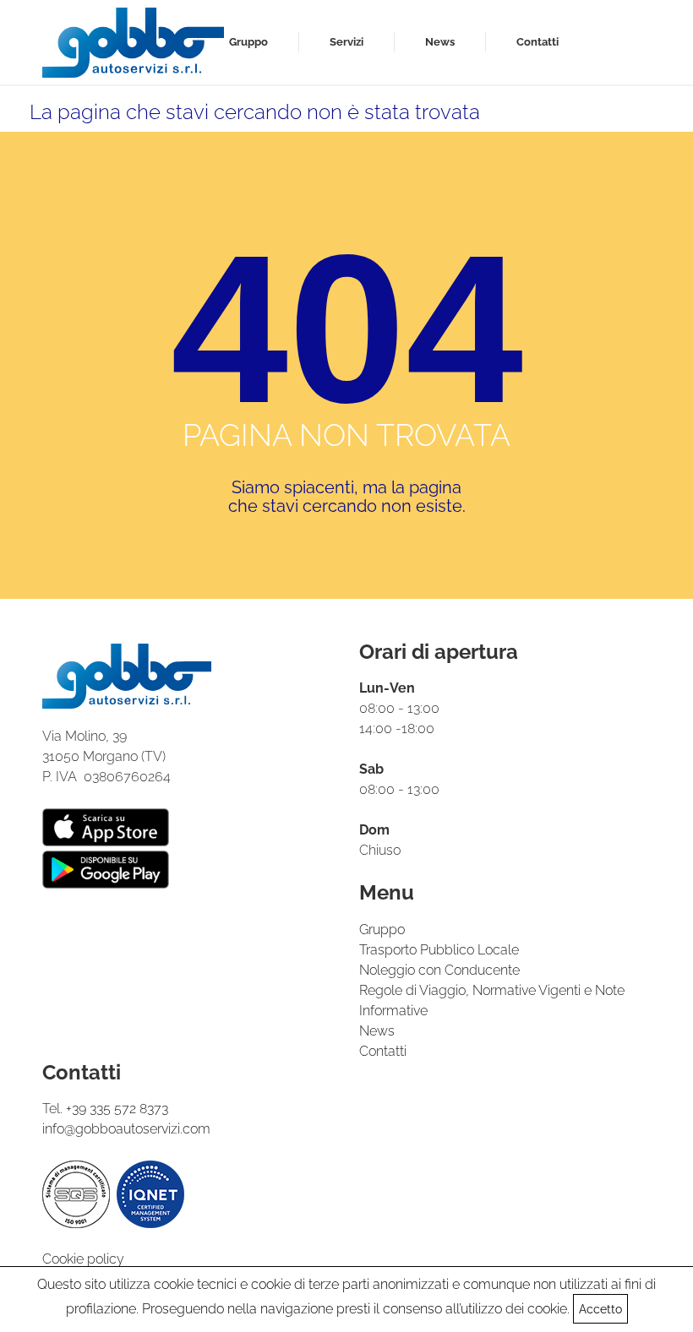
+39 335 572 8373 (117, 1109)
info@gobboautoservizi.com (126, 1129)
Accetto (600, 1309)
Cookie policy (83, 1259)
